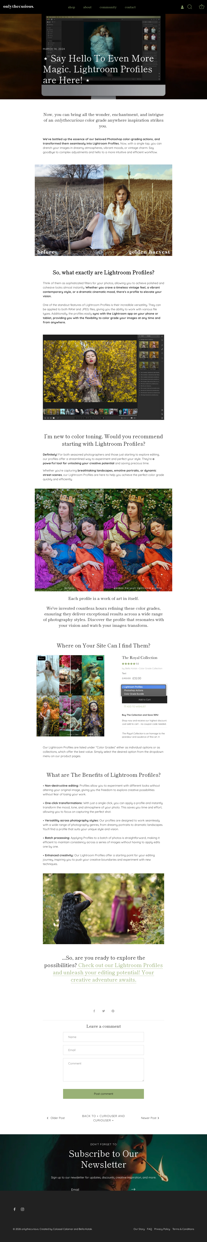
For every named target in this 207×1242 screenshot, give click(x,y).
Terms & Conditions (183, 1229)
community (108, 7)
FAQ (149, 1229)
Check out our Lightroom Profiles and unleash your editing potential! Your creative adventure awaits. (108, 972)
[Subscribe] (133, 1189)
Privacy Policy (162, 1229)
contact (130, 7)
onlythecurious (30, 1229)
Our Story (139, 1229)
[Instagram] (22, 1209)
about (87, 7)
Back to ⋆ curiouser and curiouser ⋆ (103, 1118)
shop (71, 7)
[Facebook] (14, 1209)
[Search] (189, 6)
